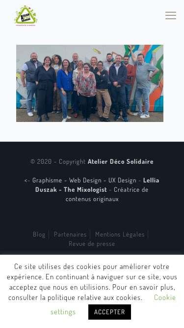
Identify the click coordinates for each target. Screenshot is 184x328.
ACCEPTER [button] (109, 312)
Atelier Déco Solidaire (121, 161)
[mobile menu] (170, 14)
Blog (39, 234)
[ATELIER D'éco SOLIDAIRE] (25, 14)
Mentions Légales (120, 234)
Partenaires (70, 234)
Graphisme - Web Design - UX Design (85, 180)
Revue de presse (92, 243)
